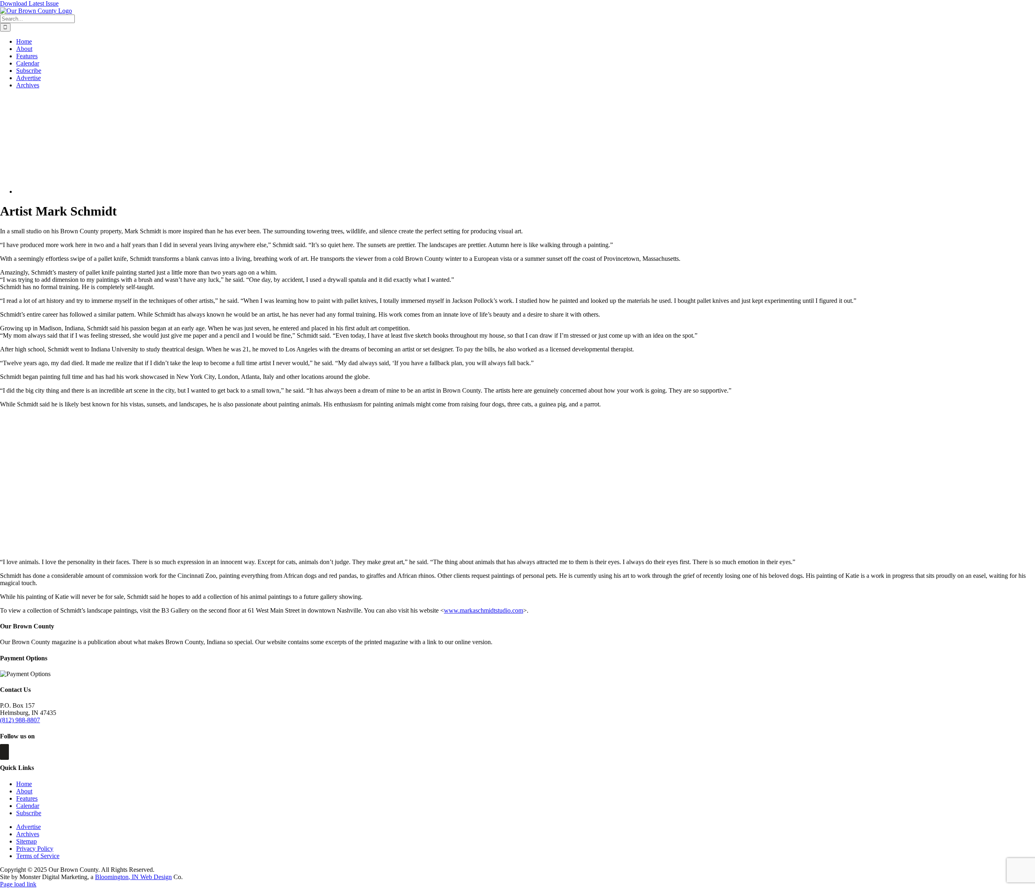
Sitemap (26, 841)
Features (27, 798)
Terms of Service (37, 855)
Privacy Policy (34, 848)
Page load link (18, 884)
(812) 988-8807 (20, 720)
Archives (27, 834)
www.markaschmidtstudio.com (483, 610)
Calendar (27, 805)
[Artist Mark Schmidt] (81, 191)
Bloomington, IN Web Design (133, 876)
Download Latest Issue (29, 3)
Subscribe (28, 813)
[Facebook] (4, 752)
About (24, 791)
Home (24, 783)
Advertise (28, 826)
